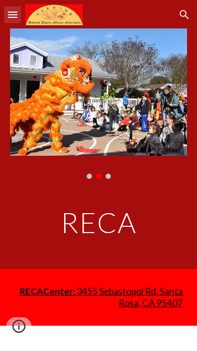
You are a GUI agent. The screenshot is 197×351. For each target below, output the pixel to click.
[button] (12, 14)
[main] (99, 222)
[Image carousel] (99, 103)
